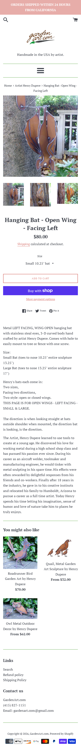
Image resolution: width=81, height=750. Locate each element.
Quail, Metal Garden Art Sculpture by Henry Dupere (61, 569)
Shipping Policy (14, 680)
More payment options (40, 299)
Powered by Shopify (62, 734)
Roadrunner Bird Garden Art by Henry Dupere (20, 578)
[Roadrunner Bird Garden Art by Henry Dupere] (20, 552)
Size (39, 256)
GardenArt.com (39, 734)
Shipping (23, 244)
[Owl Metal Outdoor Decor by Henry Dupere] (20, 608)
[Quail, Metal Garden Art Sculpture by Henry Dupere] (61, 547)
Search (8, 669)
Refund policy (13, 674)
